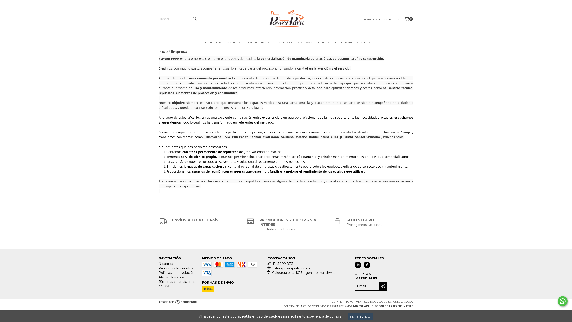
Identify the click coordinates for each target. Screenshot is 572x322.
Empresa (305, 42)
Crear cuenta (371, 19)
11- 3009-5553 (283, 264)
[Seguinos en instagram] (358, 265)
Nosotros (166, 264)
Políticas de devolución (176, 273)
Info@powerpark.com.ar (291, 268)
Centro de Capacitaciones (269, 42)
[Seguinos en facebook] (367, 265)
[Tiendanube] (178, 303)
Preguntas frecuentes (176, 268)
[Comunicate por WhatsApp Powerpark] (563, 301)
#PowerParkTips (171, 277)
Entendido (360, 316)
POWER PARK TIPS (355, 42)
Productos (212, 42)
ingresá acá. (361, 306)
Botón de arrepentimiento (393, 306)
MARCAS (233, 42)
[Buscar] (194, 19)
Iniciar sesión (392, 19)
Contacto (327, 42)
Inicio (163, 52)
